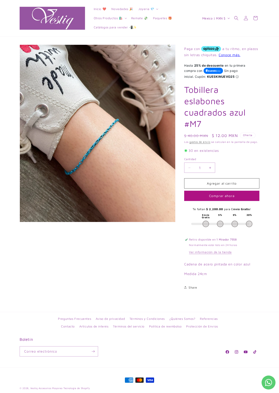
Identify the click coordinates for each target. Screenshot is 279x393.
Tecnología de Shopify (76, 388)
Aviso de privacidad (110, 318)
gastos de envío (200, 142)
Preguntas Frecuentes (74, 318)
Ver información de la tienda (210, 252)
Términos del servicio (129, 326)
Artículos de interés (94, 326)
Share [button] (193, 287)
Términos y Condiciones (147, 318)
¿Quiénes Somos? (182, 318)
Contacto (68, 326)
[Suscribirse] (93, 351)
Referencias (209, 318)
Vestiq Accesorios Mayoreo (46, 388)
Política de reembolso (165, 326)
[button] (148, 9)
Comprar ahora (222, 196)
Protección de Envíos (202, 326)
